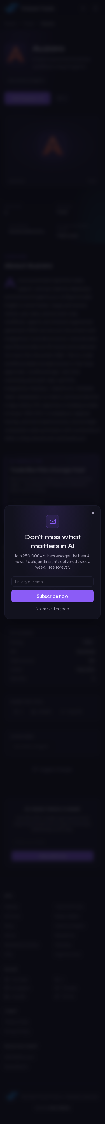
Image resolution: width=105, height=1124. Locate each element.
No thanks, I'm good (52, 609)
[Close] (93, 513)
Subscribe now (52, 596)
